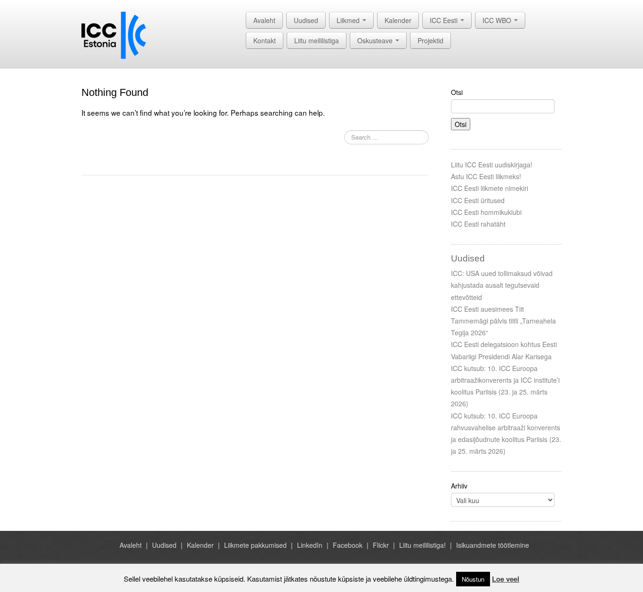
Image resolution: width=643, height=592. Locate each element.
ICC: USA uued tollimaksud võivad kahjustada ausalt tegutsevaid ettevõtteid (502, 284)
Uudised (306, 20)
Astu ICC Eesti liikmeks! (486, 176)
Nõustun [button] (473, 579)
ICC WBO (497, 20)
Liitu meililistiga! (422, 545)
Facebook (347, 545)
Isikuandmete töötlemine (492, 545)
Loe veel (505, 579)
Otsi (457, 92)
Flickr (381, 545)
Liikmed (349, 20)
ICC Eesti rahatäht (478, 224)
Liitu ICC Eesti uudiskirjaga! (491, 164)
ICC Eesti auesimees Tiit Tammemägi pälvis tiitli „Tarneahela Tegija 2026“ (503, 320)
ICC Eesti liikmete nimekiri (489, 188)
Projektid (430, 40)
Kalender (398, 20)
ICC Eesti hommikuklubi (486, 212)
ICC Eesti (444, 20)
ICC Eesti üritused (478, 200)
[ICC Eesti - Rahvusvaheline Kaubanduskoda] (113, 34)
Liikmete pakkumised (255, 545)
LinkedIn (309, 545)
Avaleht (264, 20)
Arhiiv (459, 485)
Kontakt (264, 40)
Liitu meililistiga (316, 40)
